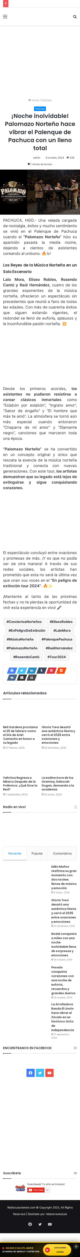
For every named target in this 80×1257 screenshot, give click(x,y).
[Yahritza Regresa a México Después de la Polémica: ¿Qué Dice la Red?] (20, 764)
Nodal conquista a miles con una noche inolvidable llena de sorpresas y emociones (64, 944)
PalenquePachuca (58, 639)
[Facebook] (11, 671)
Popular (37, 853)
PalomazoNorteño (23, 648)
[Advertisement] (40, 63)
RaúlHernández (60, 648)
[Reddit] (60, 671)
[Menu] (5, 18)
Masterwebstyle (56, 1214)
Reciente (14, 853)
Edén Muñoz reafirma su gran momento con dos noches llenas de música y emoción (64, 877)
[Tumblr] (40, 671)
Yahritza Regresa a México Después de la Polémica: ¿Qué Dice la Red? (20, 783)
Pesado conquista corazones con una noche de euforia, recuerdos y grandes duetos (63, 980)
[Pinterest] (50, 671)
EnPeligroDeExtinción (28, 630)
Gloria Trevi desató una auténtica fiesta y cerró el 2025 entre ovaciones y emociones (58, 735)
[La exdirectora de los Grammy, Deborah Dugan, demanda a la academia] (59, 764)
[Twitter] (21, 671)
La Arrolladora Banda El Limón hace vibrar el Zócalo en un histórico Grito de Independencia (62, 1017)
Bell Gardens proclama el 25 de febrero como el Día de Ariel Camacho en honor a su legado (20, 735)
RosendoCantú (27, 657)
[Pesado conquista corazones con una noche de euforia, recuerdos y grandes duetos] (25, 980)
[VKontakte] (11, 677)
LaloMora (63, 630)
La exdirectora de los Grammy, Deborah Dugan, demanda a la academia (58, 783)
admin (36, 157)
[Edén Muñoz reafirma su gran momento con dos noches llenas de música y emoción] (25, 880)
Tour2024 (58, 657)
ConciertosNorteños (25, 622)
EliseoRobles (62, 622)
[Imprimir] (30, 677)
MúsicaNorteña (21, 639)
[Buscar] (75, 18)
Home (35, 100)
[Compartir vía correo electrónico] (21, 677)
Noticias (46, 100)
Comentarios (62, 853)
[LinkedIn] (30, 671)
